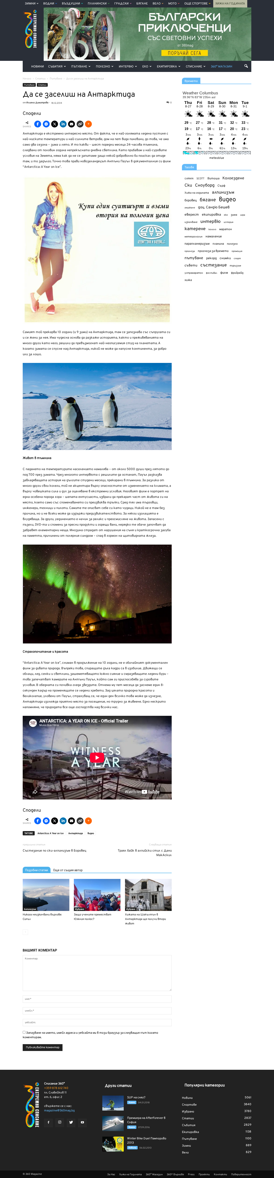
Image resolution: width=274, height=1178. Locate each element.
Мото (172, 4)
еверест (192, 215)
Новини (37, 67)
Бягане (142, 4)
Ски (188, 185)
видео (91, 833)
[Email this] (71, 124)
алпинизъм (223, 192)
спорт (237, 258)
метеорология (194, 236)
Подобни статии (36, 870)
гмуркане (190, 207)
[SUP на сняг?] (113, 1103)
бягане (208, 200)
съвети (191, 265)
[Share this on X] (54, 124)
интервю (210, 222)
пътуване (194, 258)
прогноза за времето (213, 251)
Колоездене (233, 178)
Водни (48, 4)
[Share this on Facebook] (37, 124)
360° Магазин (221, 67)
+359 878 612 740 (56, 1088)
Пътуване (79, 67)
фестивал (211, 273)
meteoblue (216, 158)
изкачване (191, 222)
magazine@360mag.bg (59, 1110)
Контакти (220, 1174)
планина (218, 244)
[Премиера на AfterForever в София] (113, 1123)
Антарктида (75, 833)
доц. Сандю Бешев (214, 207)
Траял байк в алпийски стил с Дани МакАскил (145, 853)
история (228, 222)
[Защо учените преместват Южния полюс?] (97, 895)
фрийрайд (237, 273)
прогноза (190, 251)
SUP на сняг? (136, 1097)
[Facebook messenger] (46, 124)
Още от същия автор (68, 870)
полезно (232, 244)
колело (212, 229)
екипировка (211, 215)
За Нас (111, 1174)
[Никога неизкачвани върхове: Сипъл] (46, 895)
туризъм (235, 265)
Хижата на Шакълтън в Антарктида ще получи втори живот (145, 919)
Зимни (30, 4)
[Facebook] (48, 1123)
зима (234, 215)
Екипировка (167, 67)
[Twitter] (71, 1123)
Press (191, 1174)
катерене (195, 229)
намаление (214, 237)
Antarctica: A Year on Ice (50, 833)
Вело (157, 4)
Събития (55, 67)
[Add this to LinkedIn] (63, 124)
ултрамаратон (194, 273)
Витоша (213, 178)
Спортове (189, 1105)
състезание (213, 265)
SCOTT (200, 178)
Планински (97, 4)
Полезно (103, 67)
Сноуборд (204, 185)
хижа (188, 280)
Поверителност (241, 1174)
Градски (121, 4)
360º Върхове (175, 1174)
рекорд (211, 258)
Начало (27, 78)
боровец (191, 200)
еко (226, 214)
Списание (194, 67)
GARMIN (189, 178)
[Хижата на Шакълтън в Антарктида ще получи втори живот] (148, 895)
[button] (246, 66)
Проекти (204, 1174)
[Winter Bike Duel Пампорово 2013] (113, 1144)
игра (242, 214)
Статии (42, 85)
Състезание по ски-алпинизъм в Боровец (54, 851)
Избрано (79, 909)
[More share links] (88, 124)
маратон (225, 229)
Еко (145, 67)
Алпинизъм (30, 909)
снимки (225, 258)
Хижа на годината (197, 193)
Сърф (221, 186)
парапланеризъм (197, 244)
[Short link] (80, 124)
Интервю (126, 67)
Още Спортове (196, 4)
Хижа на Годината (230, 4)
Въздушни (71, 4)
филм (224, 273)
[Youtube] (82, 1123)
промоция (237, 251)
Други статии (118, 1085)
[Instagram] (59, 1122)
